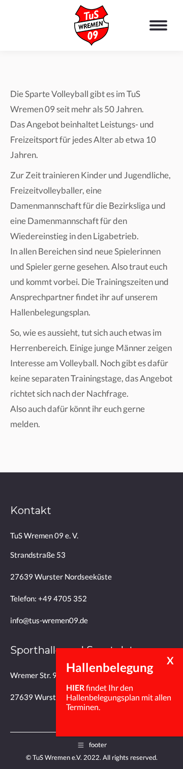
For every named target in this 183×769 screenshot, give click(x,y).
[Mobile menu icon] (161, 25)
